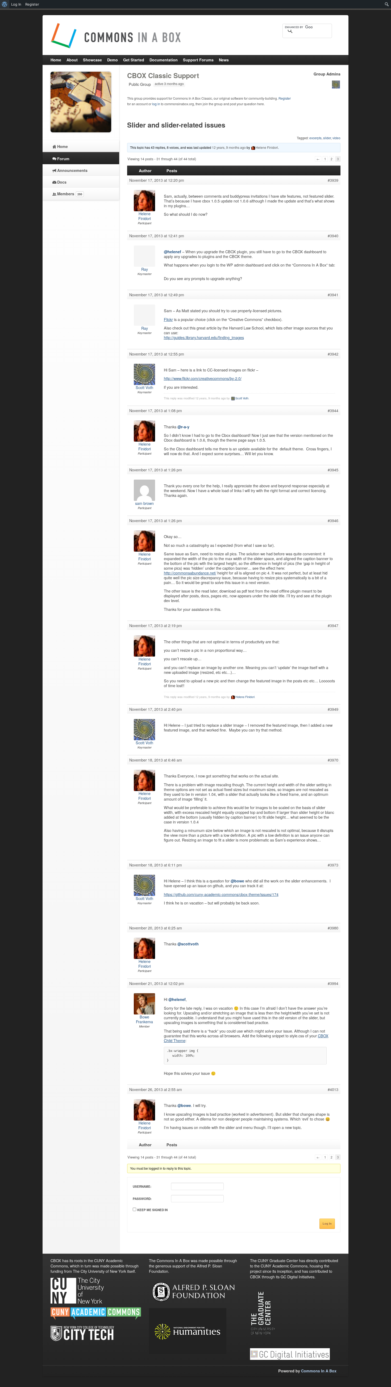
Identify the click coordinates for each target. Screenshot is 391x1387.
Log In (327, 1223)
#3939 (333, 180)
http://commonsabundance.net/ (190, 573)
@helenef (172, 251)
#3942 (333, 354)
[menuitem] (4, 4)
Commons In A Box (318, 1370)
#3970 (333, 760)
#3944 (333, 410)
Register (284, 98)
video (336, 138)
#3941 (333, 294)
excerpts (315, 138)
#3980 (333, 927)
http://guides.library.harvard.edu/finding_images (204, 337)
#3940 (333, 235)
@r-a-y (183, 426)
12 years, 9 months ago (229, 147)
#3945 (333, 469)
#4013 (333, 1089)
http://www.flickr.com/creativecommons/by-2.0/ (203, 378)
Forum (63, 158)
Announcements (72, 170)
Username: (142, 1186)
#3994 (333, 983)
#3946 (333, 520)
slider (327, 138)
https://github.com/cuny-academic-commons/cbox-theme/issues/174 (221, 894)
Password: (142, 1198)
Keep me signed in (152, 1210)
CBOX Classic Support (163, 75)
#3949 (333, 709)
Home (62, 146)
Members (69, 193)
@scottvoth (188, 943)
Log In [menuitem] (16, 4)
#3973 (333, 864)
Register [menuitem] (32, 4)
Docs (61, 182)
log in (156, 104)
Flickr (168, 319)
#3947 (333, 625)
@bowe (237, 880)
